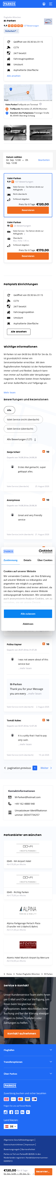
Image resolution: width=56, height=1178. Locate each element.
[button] (28, 1050)
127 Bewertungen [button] (31, 25)
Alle (9, 410)
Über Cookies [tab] (44, 560)
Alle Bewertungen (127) (19, 439)
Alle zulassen (28, 613)
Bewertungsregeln (12, 1149)
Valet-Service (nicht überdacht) (23, 419)
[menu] (40, 104)
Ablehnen (28, 624)
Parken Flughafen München (28, 974)
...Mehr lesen (25, 668)
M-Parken (48, 974)
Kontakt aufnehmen (21, 1033)
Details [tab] (27, 560)
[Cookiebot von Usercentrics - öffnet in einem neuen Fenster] (39, 551)
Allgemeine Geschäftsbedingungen (19, 1139)
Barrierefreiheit (28, 1149)
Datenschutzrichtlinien (13, 1144)
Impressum (30, 1144)
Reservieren (28, 210)
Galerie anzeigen (40, 133)
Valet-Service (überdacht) (20, 428)
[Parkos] (9, 4)
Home (9, 974)
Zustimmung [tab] (10, 560)
